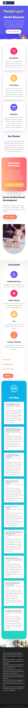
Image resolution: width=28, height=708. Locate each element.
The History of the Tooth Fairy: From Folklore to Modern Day (13, 611)
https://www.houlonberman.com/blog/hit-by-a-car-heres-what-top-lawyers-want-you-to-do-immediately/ (13, 661)
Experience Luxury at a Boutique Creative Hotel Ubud (13, 558)
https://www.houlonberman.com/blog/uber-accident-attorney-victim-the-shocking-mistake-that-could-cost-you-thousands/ (14, 671)
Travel (7, 588)
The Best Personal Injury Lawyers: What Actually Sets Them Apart (12, 456)
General (8, 408)
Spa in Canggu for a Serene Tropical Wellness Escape (12, 404)
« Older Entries (7, 634)
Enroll (8, 375)
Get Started (13, 31)
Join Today (10, 217)
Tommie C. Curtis (11, 406)
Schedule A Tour (14, 185)
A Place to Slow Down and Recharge (12, 507)
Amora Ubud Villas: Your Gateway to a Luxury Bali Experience (12, 482)
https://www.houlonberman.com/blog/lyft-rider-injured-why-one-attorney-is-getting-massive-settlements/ (14, 676)
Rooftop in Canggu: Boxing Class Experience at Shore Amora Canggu (12, 584)
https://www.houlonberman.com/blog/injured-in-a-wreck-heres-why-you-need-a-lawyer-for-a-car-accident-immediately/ (14, 688)
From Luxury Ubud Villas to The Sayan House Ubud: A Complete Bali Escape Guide (13, 533)
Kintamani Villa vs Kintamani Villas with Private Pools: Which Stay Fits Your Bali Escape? (13, 430)
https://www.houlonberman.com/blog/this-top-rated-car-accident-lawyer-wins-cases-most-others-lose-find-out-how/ (13, 666)
